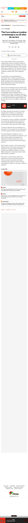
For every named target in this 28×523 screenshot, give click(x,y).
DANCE (16, 8)
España (2, 16)
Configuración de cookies (18, 487)
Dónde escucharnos (18, 488)
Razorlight (8, 209)
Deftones (3, 209)
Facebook (9, 47)
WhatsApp (15, 47)
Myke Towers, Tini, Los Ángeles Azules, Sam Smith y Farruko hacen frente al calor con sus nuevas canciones (13, 197)
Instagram (6, 459)
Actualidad (7, 28)
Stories (22, 459)
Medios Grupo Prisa (14, 496)
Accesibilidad (12, 485)
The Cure (13, 209)
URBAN (22, 8)
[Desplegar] (14, 516)
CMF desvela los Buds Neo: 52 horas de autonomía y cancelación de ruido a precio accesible (13, 189)
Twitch (19, 459)
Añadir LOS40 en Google (15, 55)
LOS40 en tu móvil (9, 488)
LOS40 (3, 8)
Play (26, 520)
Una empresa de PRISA (14, 493)
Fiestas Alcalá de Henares (18, 25)
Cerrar (25, 20)
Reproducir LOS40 (25, 106)
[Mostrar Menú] (2, 12)
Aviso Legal (6, 485)
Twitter (12, 47)
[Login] (26, 12)
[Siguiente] (26, 25)
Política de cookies (8, 487)
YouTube (11, 459)
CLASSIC (10, 8)
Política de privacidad (20, 485)
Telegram (18, 47)
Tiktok (8, 459)
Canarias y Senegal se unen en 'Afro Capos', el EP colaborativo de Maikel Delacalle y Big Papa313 (13, 204)
